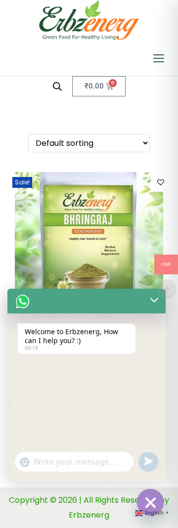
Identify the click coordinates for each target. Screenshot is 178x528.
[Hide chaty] (150, 502)
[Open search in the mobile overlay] (57, 86)
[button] (161, 182)
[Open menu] (158, 58)
